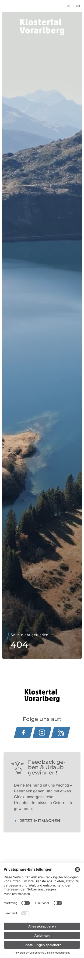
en (78, 5)
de (69, 5)
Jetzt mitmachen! (41, 820)
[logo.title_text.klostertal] (42, 27)
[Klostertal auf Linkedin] (60, 732)
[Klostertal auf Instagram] (42, 732)
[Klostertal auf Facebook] (23, 732)
